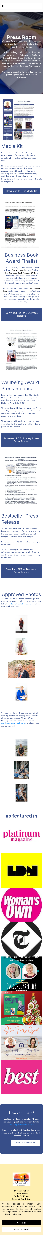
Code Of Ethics (21, 1197)
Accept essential (21, 1229)
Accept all (21, 1223)
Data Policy (21, 1194)
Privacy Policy (21, 1191)
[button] (2, 6)
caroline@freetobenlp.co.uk (19, 604)
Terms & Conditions (21, 1199)
